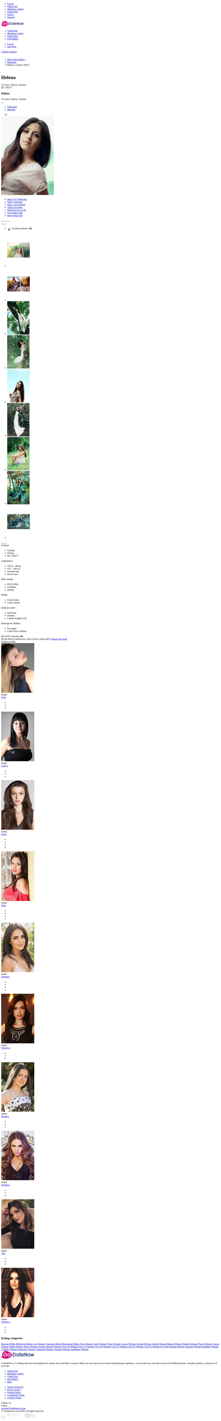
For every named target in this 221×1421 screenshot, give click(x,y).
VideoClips (12, 1376)
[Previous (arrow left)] (2, 224)
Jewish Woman (159, 1344)
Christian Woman (62, 1349)
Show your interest (16, 204)
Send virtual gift (14, 215)
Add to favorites (15, 207)
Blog (9, 1382)
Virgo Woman (113, 1344)
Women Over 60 (160, 1346)
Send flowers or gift (16, 210)
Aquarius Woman (193, 1346)
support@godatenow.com (13, 1408)
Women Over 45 (111, 1346)
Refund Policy (14, 1392)
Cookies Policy (14, 1398)
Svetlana (5, 976)
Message (11, 109)
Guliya (4, 766)
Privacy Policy (14, 1389)
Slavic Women (30, 1346)
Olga (3, 697)
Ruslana (5, 1116)
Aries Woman (86, 1344)
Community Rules (16, 1395)
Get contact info (14, 213)
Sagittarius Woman (80, 1349)
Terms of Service (15, 1387)
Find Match (12, 1379)
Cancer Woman (128, 1344)
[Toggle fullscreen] (5, 221)
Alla (3, 1253)
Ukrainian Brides (54, 1344)
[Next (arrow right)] (5, 224)
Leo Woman (39, 1344)
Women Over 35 (78, 1346)
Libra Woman (99, 1344)
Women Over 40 (95, 1346)
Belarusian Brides (70, 1344)
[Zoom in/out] (8, 221)
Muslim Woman (190, 1344)
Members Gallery (15, 1373)
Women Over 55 (144, 1346)
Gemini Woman (143, 1344)
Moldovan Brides (24, 1344)
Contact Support (9, 51)
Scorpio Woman (45, 1346)
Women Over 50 (127, 1346)
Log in (10, 3)
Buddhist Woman (210, 1346)
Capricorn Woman (44, 1349)
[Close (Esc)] (2, 221)
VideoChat (12, 1371)
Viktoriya (5, 1048)
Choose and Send (58, 639)
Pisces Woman (205, 1344)
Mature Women (174, 1344)
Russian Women (176, 1346)
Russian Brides (8, 1344)
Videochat (12, 107)
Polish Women (16, 1346)
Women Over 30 (62, 1346)
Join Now (12, 46)
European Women (26, 1349)
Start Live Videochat (17, 199)
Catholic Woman (9, 1349)
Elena (4, 834)
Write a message (15, 202)
